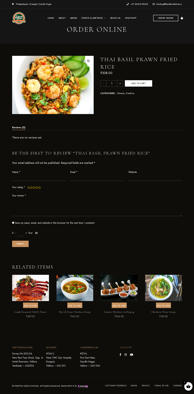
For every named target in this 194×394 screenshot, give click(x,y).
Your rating (18, 187)
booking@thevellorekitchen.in (169, 4)
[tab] (18, 127)
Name (16, 172)
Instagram (125, 354)
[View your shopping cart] (182, 18)
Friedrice (130, 93)
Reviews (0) (18, 127)
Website (132, 172)
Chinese (120, 93)
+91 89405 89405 (139, 4)
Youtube (131, 354)
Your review (19, 195)
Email (73, 172)
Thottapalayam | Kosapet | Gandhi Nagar (33, 4)
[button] (165, 18)
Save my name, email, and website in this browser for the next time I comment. (55, 223)
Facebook (120, 354)
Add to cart (138, 83)
